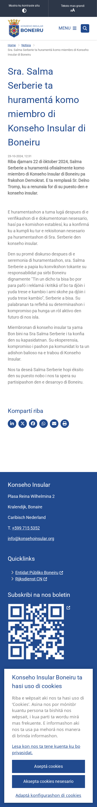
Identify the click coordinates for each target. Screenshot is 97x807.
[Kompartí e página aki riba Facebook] (33, 423)
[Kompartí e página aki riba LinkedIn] (12, 423)
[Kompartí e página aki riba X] (22, 423)
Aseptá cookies (48, 766)
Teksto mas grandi (73, 6)
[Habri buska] (85, 28)
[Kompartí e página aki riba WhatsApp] (43, 423)
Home (12, 45)
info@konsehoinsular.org (31, 538)
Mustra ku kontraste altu (24, 5)
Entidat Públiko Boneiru (36, 572)
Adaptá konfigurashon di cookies (48, 795)
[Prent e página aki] (65, 423)
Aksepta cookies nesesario (48, 781)
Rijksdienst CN (28, 578)
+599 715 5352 (26, 527)
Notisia (26, 45)
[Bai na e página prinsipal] (25, 28)
